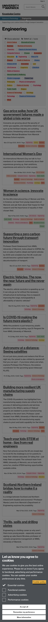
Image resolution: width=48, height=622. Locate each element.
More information (24, 617)
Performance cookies (17, 600)
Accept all (24, 607)
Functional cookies (16, 590)
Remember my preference (24, 612)
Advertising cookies (17, 595)
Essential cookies (15, 585)
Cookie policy (39, 582)
